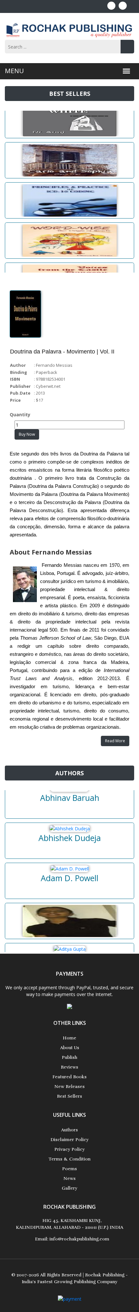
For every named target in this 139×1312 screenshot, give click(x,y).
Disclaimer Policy (69, 1139)
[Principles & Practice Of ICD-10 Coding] (69, 194)
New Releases (69, 1086)
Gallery (69, 1188)
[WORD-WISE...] (69, 234)
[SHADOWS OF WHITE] (69, 114)
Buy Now (27, 434)
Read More (115, 741)
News (69, 1178)
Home (69, 1038)
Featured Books (69, 1077)
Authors (69, 1130)
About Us (69, 1047)
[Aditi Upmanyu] (69, 915)
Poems (69, 1169)
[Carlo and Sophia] (69, 154)
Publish (69, 1057)
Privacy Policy (69, 1149)
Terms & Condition (69, 1159)
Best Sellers (69, 1096)
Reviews (69, 1067)
